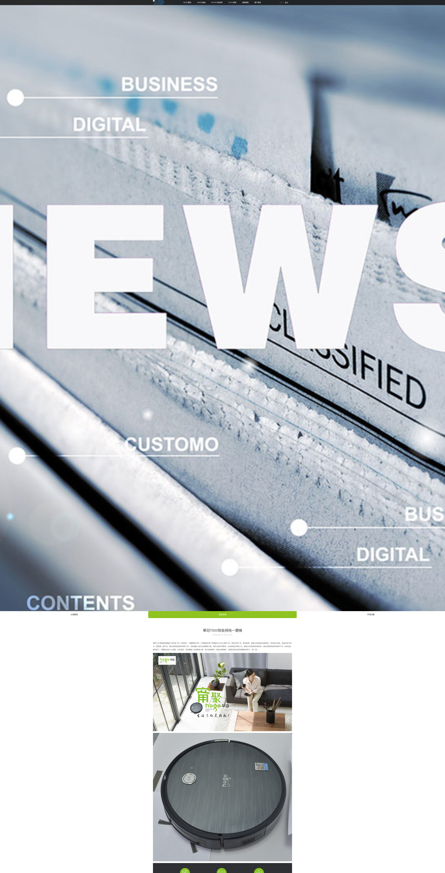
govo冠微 (232, 2)
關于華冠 (257, 2)
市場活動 (371, 615)
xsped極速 (201, 2)
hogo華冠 (187, 2)
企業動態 (74, 615)
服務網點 (245, 2)
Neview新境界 (217, 2)
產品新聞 (222, 615)
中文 (281, 2)
